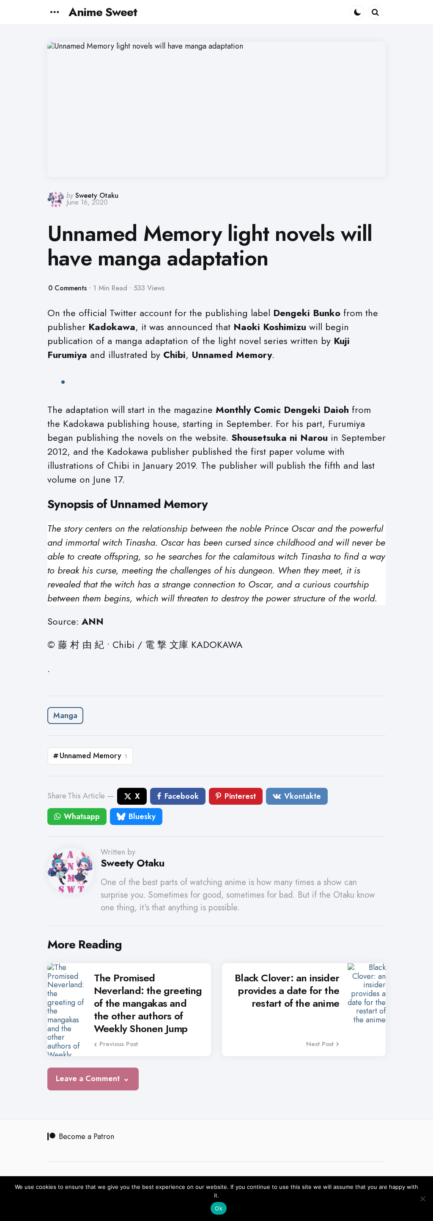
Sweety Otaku (96, 195)
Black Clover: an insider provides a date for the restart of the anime (287, 991)
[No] (422, 1198)
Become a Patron (86, 1136)
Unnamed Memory (93, 755)
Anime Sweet (103, 12)
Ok (218, 1208)
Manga (65, 715)
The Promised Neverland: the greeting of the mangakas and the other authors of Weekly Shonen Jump (148, 1003)
